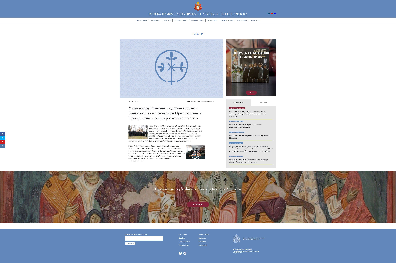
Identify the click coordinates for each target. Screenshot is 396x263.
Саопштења (181, 21)
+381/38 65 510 (237, 246)
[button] (230, 40)
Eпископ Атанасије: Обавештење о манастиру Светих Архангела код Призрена (248, 106)
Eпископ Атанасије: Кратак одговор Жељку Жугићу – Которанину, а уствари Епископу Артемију (248, 59)
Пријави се (130, 237)
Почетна (131, 101)
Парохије (242, 21)
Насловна (141, 21)
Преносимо (197, 21)
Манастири (227, 21)
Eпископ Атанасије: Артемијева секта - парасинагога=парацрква (245, 71)
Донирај (198, 198)
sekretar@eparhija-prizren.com (242, 243)
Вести (167, 21)
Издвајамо (238, 48)
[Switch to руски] (275, 13)
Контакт (255, 21)
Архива (264, 48)
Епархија (212, 21)
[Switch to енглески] (272, 13)
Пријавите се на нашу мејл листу (136, 228)
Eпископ (155, 21)
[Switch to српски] (269, 13)
